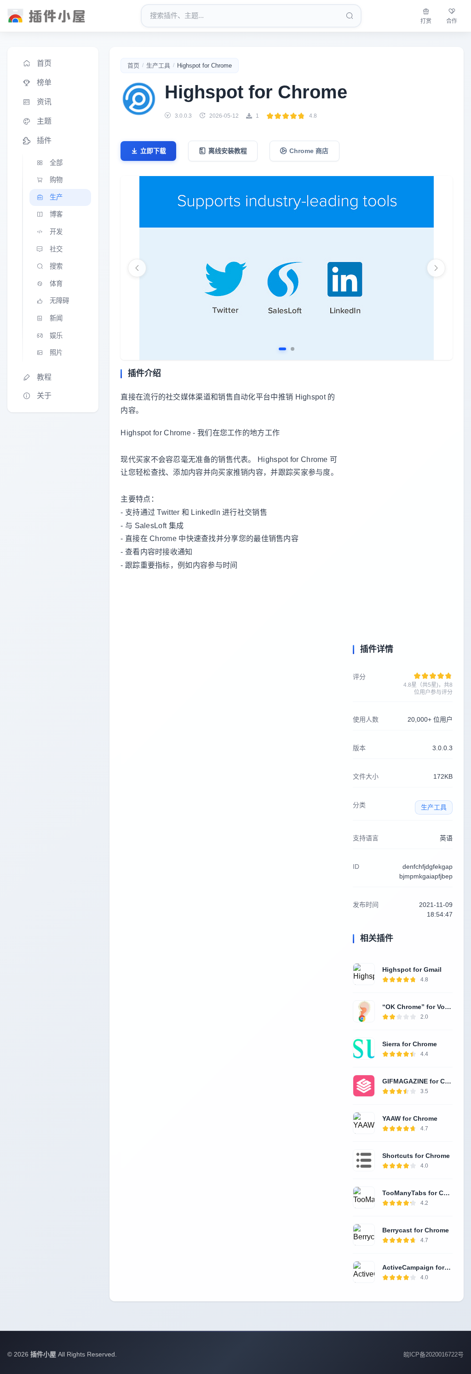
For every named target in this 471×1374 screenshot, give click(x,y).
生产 (56, 197)
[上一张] (137, 268)
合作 (451, 21)
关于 (44, 395)
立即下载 (153, 150)
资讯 (44, 102)
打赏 (425, 21)
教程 (44, 377)
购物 (56, 179)
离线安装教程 (227, 150)
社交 (56, 249)
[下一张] (436, 268)
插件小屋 (43, 1354)
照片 (56, 352)
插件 (44, 140)
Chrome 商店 (308, 150)
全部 (56, 162)
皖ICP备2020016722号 (433, 1354)
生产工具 (158, 65)
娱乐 (56, 335)
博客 (56, 214)
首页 (44, 63)
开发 (56, 231)
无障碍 (59, 300)
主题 (44, 121)
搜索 (56, 266)
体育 (56, 283)
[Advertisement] (231, 664)
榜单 (44, 82)
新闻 (56, 318)
